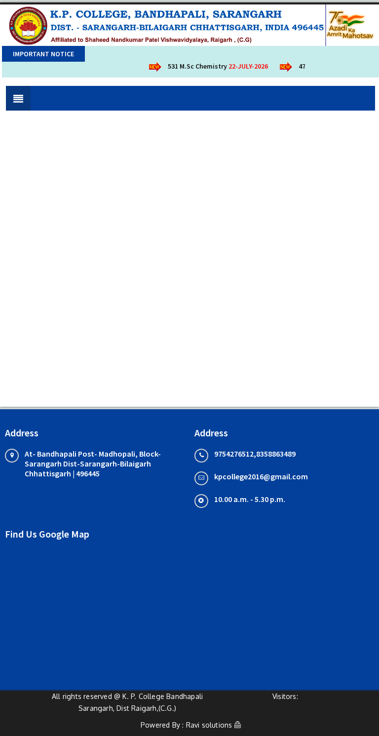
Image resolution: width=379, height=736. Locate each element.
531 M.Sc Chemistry (214, 66)
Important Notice (43, 53)
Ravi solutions (209, 725)
